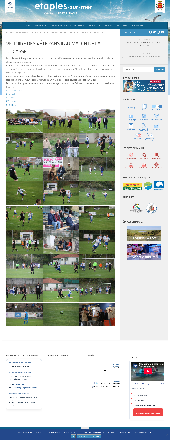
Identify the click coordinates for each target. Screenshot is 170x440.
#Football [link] (10, 94)
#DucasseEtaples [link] (14, 90)
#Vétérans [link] (11, 101)
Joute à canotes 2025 (141, 395)
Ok (73, 436)
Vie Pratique (137, 25)
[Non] (167, 434)
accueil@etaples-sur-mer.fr (25, 388)
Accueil (28, 25)
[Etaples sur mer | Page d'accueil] (21, 11)
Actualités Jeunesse (70, 32)
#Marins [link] (10, 97)
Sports (90, 25)
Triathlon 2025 (139, 400)
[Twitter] (154, 32)
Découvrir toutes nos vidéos (148, 414)
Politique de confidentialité (88, 436)
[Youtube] (162, 32)
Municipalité (40, 25)
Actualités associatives (18, 32)
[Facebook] (150, 32)
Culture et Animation (60, 25)
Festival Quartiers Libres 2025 (144, 405)
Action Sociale (105, 25)
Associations (121, 25)
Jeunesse (78, 25)
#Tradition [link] (11, 104)
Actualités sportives (92, 32)
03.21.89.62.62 (19, 385)
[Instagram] (158, 32)
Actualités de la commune (45, 32)
